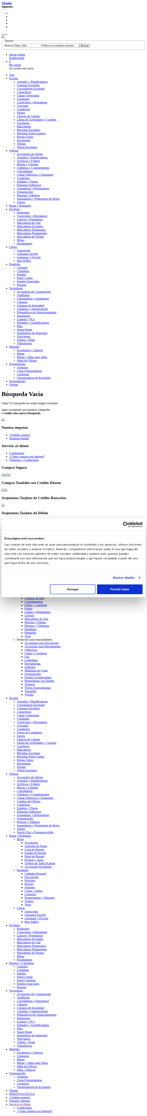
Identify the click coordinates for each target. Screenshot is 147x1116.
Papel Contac (25, 278)
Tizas (27, 636)
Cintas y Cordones (35, 653)
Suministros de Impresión (32, 333)
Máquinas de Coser (36, 670)
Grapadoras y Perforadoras (33, 188)
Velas (27, 904)
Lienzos (29, 615)
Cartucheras (24, 92)
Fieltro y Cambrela (35, 605)
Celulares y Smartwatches (32, 309)
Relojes (28, 884)
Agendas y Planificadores (32, 81)
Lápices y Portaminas (30, 219)
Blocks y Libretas (27, 164)
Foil (26, 656)
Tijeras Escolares (27, 147)
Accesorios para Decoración (41, 643)
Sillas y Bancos (26, 1069)
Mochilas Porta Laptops (31, 133)
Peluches (29, 880)
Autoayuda (23, 250)
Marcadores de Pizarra (30, 236)
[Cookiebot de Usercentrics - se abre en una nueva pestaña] (126, 524)
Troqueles (30, 691)
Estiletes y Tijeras (27, 181)
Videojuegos (24, 343)
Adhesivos (30, 650)
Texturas (29, 684)
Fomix (28, 608)
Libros (13, 247)
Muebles (14, 346)
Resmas (21, 284)
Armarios (22, 367)
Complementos (33, 601)
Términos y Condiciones (24, 460)
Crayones (22, 105)
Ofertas (13, 384)
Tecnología (16, 288)
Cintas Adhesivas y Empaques (35, 174)
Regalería (22, 870)
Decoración (31, 877)
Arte (12, 74)
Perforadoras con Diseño (39, 680)
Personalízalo (17, 381)
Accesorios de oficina (30, 154)
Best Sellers (24, 260)
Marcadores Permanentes (32, 233)
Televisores (23, 336)
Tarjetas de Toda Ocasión (39, 863)
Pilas (20, 326)
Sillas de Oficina (27, 360)
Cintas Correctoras (28, 95)
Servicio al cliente (20, 1104)
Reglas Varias (25, 136)
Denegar (72, 589)
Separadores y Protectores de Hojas (38, 198)
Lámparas (23, 1056)
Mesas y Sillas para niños (32, 357)
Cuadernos (23, 109)
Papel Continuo (26, 980)
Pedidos (14, 58)
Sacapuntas (23, 140)
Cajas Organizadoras (29, 371)
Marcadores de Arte (29, 223)
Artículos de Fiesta (35, 846)
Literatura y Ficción (29, 257)
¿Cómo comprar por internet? (27, 456)
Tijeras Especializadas (37, 687)
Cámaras (22, 302)
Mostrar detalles (124, 577)
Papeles (21, 274)
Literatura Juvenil (27, 253)
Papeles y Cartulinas (21, 963)
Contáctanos (16, 453)
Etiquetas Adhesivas (29, 185)
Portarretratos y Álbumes (39, 897)
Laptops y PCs (26, 319)
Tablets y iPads (26, 340)
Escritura (14, 209)
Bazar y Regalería (20, 205)
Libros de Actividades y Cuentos (36, 119)
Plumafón (30, 632)
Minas (20, 240)
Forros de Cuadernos (29, 732)
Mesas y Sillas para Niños (32, 1063)
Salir (21, 58)
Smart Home (24, 329)
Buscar (9, 45)
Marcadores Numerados (31, 229)
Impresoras (23, 315)
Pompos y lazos (33, 859)
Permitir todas (119, 589)
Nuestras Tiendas (19, 1100)
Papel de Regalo (34, 856)
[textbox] (61, 46)
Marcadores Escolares (30, 226)
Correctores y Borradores (32, 102)
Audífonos (23, 295)
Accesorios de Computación (34, 291)
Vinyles (29, 694)
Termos (21, 143)
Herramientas (32, 663)
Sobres (21, 202)
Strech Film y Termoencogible (35, 832)
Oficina (13, 150)
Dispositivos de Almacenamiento (36, 312)
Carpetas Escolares (28, 85)
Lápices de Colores (28, 116)
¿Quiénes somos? (19, 435)
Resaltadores (24, 243)
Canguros (30, 894)
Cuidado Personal (35, 873)
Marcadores (24, 126)
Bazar (20, 839)
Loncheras (23, 123)
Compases (23, 99)
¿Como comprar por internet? (34, 1111)
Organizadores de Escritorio (34, 377)
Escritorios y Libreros (30, 350)
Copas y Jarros (33, 890)
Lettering (29, 667)
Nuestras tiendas (19, 438)
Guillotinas (31, 660)
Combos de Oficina (28, 801)
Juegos (21, 112)
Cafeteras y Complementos (33, 167)
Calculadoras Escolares (31, 88)
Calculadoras (25, 171)
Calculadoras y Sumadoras (33, 298)
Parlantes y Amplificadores (33, 322)
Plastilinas (30, 629)
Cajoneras (23, 374)
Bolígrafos (23, 212)
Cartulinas (23, 271)
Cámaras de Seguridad (30, 305)
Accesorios (31, 842)
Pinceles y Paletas (35, 622)
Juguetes (29, 887)
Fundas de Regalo (35, 853)
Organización (25, 192)
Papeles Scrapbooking (37, 677)
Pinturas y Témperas (36, 625)
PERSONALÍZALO (22, 1094)
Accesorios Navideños (38, 866)
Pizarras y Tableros (28, 195)
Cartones (22, 267)
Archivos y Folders (28, 161)
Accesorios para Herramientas (42, 646)
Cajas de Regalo (34, 849)
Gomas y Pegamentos (37, 612)
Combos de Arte (34, 598)
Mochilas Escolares (28, 130)
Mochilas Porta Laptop (30, 756)
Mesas (20, 353)
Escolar (13, 78)
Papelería (14, 264)
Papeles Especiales (28, 281)
